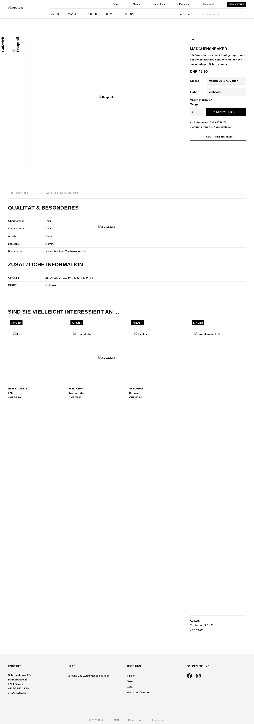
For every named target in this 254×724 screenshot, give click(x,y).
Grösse (194, 80)
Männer (73, 14)
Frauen (54, 14)
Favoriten (184, 4)
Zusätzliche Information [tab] (59, 193)
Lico (192, 39)
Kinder (92, 14)
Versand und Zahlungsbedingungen (88, 675)
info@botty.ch (17, 692)
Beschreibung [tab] (21, 193)
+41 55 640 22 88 (18, 688)
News (109, 14)
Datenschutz (135, 720)
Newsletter (236, 4)
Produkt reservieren (218, 136)
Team (130, 681)
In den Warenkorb (226, 111)
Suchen (183, 13)
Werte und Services (138, 692)
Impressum (158, 720)
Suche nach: (186, 13)
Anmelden (159, 4)
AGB (116, 720)
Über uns (129, 14)
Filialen (136, 4)
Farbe (193, 91)
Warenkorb (208, 4)
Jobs (115, 4)
